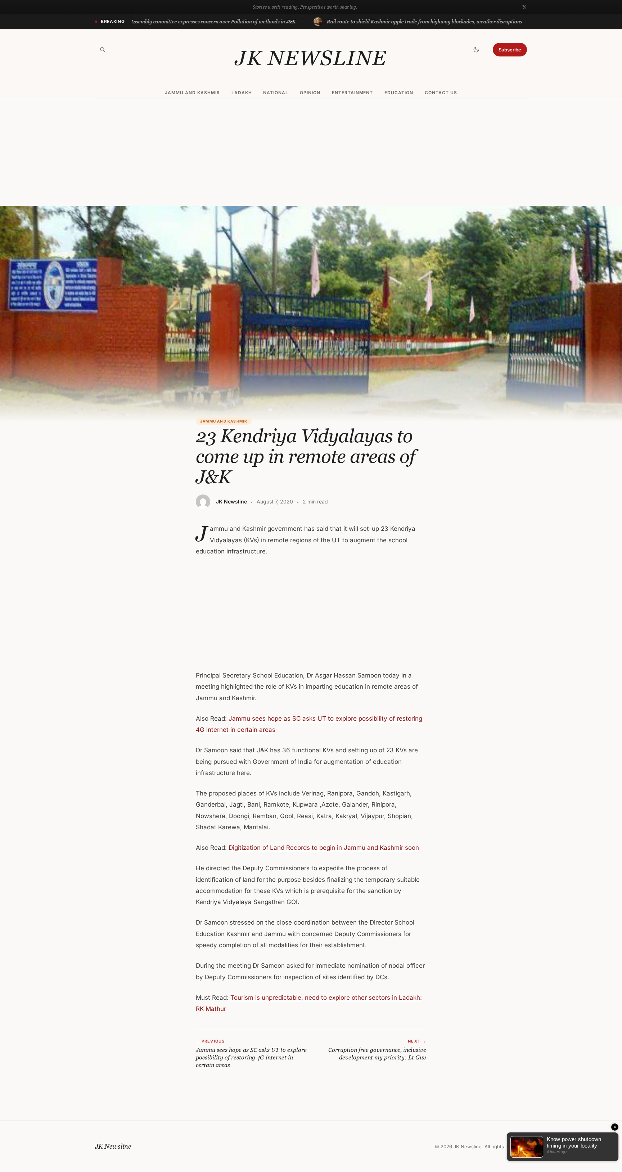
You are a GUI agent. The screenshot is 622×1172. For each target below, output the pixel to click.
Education (398, 92)
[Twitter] (524, 7)
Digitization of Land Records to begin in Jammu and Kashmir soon (324, 847)
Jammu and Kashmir (192, 92)
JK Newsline (311, 58)
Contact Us (441, 92)
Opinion (310, 92)
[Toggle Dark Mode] (476, 49)
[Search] (102, 49)
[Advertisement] (311, 152)
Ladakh (241, 92)
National (275, 92)
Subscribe (510, 50)
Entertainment (352, 92)
